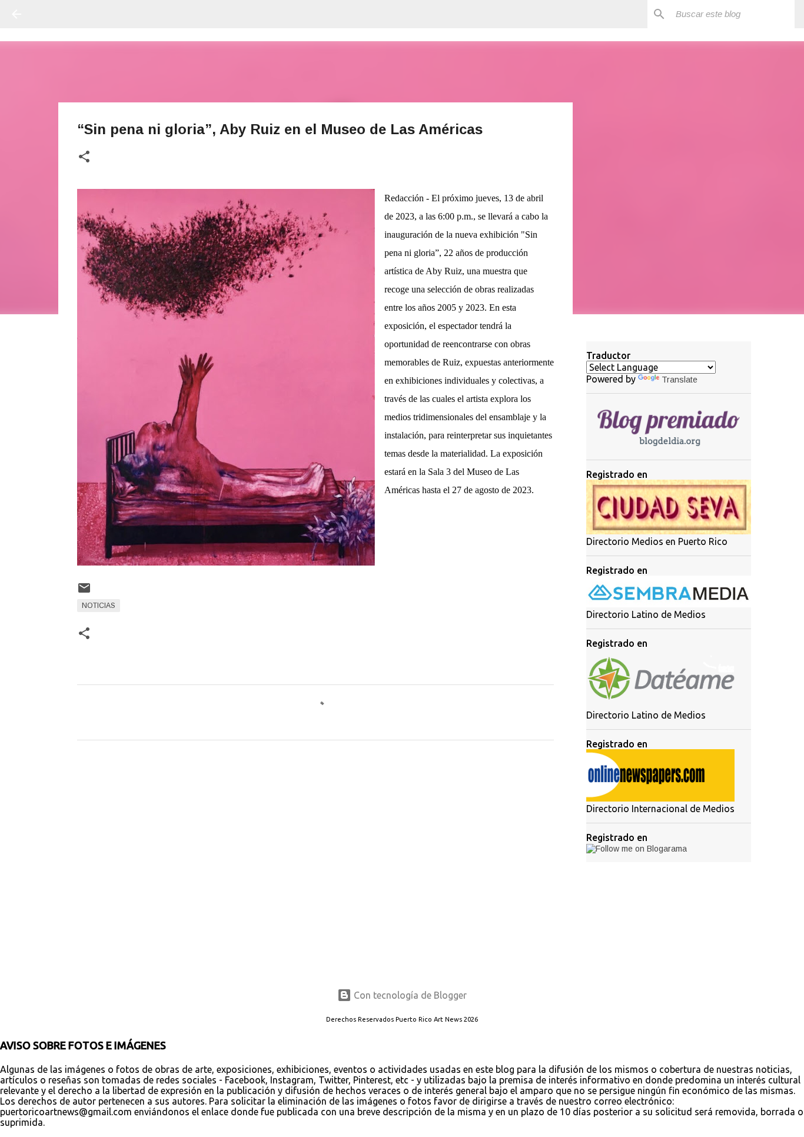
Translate (679, 379)
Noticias (98, 605)
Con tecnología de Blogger (409, 995)
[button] (84, 157)
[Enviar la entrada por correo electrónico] (84, 593)
